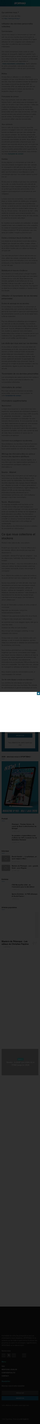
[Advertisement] (20, 712)
